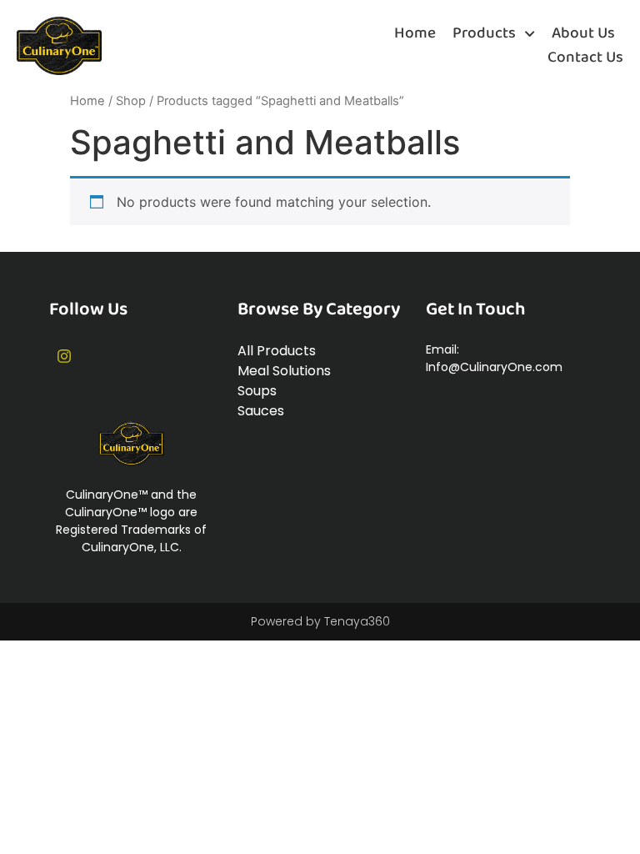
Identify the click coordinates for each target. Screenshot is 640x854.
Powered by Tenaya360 (320, 621)
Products (484, 34)
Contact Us (585, 58)
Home (415, 34)
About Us (583, 34)
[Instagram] (64, 356)
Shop (131, 100)
